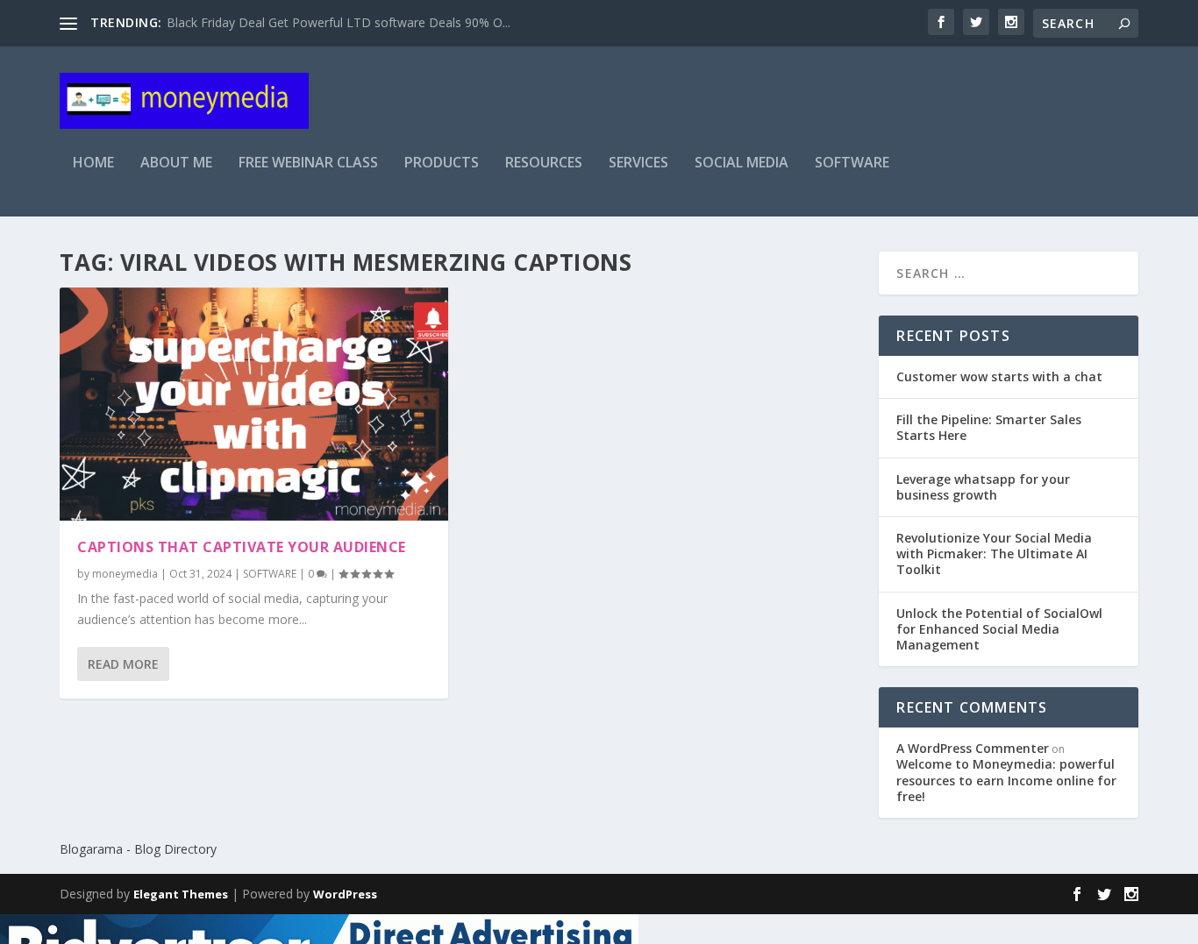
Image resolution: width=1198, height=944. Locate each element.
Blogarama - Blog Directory (138, 849)
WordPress (345, 894)
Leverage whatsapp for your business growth (983, 487)
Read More (123, 664)
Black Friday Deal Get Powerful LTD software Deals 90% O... (338, 22)
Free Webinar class (308, 163)
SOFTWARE (852, 163)
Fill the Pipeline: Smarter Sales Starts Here (988, 427)
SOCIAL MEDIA (741, 163)
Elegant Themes (180, 894)
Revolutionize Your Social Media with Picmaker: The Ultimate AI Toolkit (994, 553)
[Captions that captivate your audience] (254, 404)
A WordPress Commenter (972, 748)
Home (93, 163)
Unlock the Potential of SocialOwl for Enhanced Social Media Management (999, 629)
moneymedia (125, 573)
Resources (543, 163)
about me (176, 163)
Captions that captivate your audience (241, 547)
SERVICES (638, 163)
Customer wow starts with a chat (999, 376)
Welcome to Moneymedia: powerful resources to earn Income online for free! (1006, 780)
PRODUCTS (441, 163)
